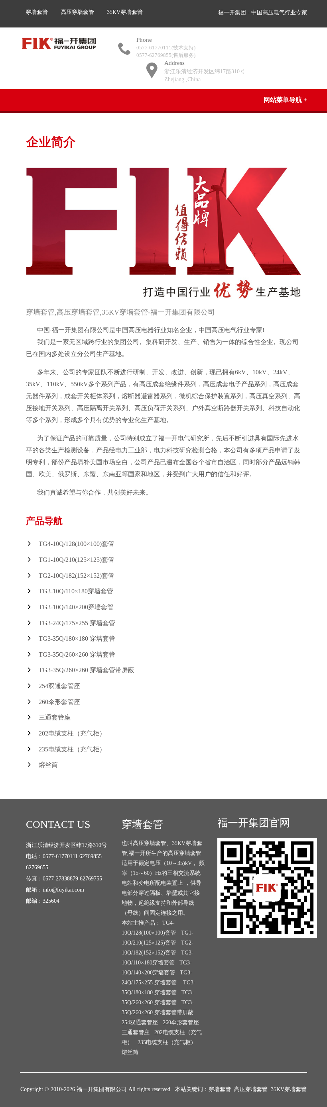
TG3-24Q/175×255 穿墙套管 (77, 623)
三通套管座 (55, 717)
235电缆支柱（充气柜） (72, 749)
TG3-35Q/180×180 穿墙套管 (77, 638)
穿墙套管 (37, 12)
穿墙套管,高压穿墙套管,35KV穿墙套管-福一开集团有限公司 (120, 312)
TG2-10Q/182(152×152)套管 (76, 575)
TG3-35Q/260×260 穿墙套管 (77, 654)
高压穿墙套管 (77, 12)
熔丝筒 (48, 764)
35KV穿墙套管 (125, 12)
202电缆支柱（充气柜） (72, 733)
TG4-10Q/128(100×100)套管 (76, 543)
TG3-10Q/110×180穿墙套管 (76, 591)
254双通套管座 (59, 686)
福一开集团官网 (253, 823)
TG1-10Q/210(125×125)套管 (76, 559)
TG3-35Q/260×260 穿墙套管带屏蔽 (86, 670)
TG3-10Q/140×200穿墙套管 (76, 607)
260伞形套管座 (59, 701)
